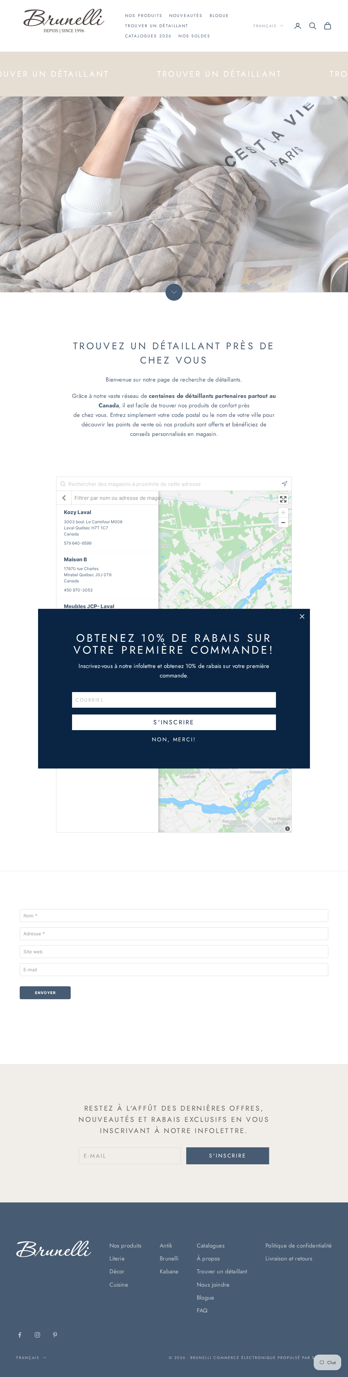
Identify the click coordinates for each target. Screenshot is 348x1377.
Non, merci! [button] (174, 739)
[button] (302, 616)
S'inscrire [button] (173, 722)
